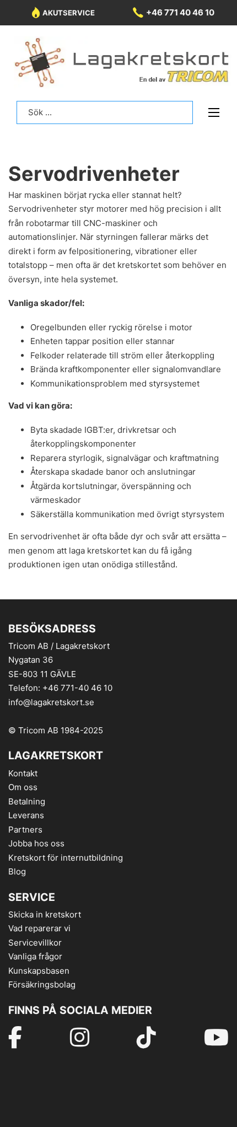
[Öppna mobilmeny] (213, 112)
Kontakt (22, 773)
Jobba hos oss (36, 843)
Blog (17, 871)
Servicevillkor (35, 942)
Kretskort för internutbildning (65, 857)
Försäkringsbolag (42, 984)
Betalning (26, 801)
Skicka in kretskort (44, 914)
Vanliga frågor (35, 956)
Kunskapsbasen (38, 970)
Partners (25, 829)
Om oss (22, 787)
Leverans (26, 815)
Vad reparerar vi (39, 928)
